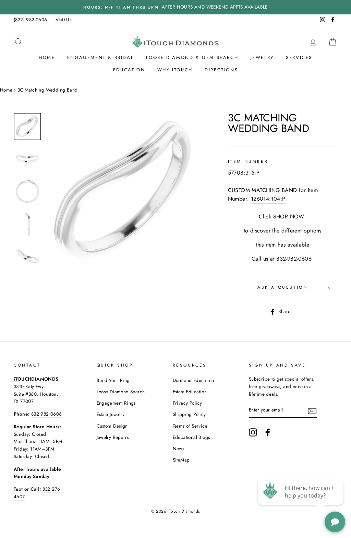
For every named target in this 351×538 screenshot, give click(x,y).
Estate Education (190, 391)
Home (47, 57)
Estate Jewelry (111, 414)
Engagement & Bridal (100, 57)
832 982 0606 (46, 413)
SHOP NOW (288, 216)
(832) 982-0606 (30, 19)
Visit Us (63, 19)
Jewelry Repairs (113, 437)
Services (299, 57)
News (178, 448)
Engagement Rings (116, 402)
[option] (175, 7)
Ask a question (282, 287)
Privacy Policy (187, 402)
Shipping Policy (189, 414)
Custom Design (112, 425)
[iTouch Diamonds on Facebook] (268, 432)
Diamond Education (193, 380)
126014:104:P (268, 199)
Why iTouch (175, 70)
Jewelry (262, 57)
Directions (221, 70)
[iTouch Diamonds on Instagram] (253, 432)
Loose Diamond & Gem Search (192, 57)
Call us (260, 259)
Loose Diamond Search (121, 391)
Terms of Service (190, 425)
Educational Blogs (191, 437)
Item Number (248, 161)
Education (129, 70)
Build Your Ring (113, 380)
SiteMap (181, 459)
